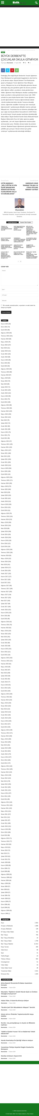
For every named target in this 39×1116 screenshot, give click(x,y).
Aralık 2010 (4, 826)
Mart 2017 (4, 600)
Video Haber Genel (6, 968)
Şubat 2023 (4, 387)
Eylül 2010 (4, 835)
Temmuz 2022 (5, 408)
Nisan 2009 (4, 886)
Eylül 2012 (4, 763)
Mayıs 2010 (4, 847)
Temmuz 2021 (5, 444)
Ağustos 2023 (5, 369)
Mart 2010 (4, 853)
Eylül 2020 (4, 474)
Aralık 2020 (4, 465)
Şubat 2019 (4, 531)
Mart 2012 (4, 781)
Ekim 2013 (4, 724)
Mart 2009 (4, 889)
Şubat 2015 (4, 676)
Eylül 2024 (4, 330)
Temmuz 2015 (5, 661)
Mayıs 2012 (4, 775)
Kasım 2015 (4, 649)
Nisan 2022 (4, 417)
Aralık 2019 (4, 501)
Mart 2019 (4, 528)
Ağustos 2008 (5, 910)
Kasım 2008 (4, 901)
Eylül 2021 (4, 438)
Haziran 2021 (5, 447)
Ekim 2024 (4, 327)
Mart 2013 (4, 745)
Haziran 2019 (5, 519)
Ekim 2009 (4, 868)
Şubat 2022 (4, 423)
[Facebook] (3, 70)
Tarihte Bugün (5, 956)
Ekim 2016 (4, 615)
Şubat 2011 (4, 820)
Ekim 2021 (4, 435)
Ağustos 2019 (5, 513)
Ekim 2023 (4, 363)
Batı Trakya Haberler (7, 944)
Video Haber (4, 965)
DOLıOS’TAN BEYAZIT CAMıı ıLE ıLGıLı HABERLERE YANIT (19, 253)
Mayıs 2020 (4, 486)
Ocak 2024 (4, 354)
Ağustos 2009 (5, 874)
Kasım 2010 (4, 829)
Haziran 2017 (5, 591)
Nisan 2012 (4, 778)
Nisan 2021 (4, 453)
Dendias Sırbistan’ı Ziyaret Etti (11, 1056)
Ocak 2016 (4, 642)
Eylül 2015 (4, 655)
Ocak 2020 (4, 498)
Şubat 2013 (4, 748)
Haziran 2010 (5, 844)
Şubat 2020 (4, 495)
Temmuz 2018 (5, 552)
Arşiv (9, 50)
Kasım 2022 (4, 396)
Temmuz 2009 (5, 877)
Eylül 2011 (4, 799)
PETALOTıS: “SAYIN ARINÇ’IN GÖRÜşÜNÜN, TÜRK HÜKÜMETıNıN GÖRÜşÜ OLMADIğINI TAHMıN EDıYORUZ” (32, 255)
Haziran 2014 (5, 700)
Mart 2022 (4, 420)
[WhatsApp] (17, 70)
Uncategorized (5, 962)
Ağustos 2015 (5, 658)
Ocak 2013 (4, 751)
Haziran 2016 (5, 627)
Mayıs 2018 (4, 558)
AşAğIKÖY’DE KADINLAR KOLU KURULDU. (30, 246)
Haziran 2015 (5, 664)
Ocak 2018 (4, 570)
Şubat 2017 (4, 603)
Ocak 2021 (4, 462)
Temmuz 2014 (5, 697)
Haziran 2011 (4, 808)
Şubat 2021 (4, 459)
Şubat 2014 (4, 712)
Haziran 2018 (5, 555)
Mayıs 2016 (4, 630)
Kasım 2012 (4, 757)
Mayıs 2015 (4, 667)
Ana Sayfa (3, 50)
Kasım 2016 (4, 612)
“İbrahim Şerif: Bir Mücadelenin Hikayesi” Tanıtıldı (18, 1007)
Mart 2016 (4, 636)
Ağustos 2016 (5, 621)
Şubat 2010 (4, 856)
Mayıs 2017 (4, 594)
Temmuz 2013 (5, 733)
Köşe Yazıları (5, 947)
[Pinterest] (12, 70)
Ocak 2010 (4, 859)
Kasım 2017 (4, 576)
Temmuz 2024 (5, 336)
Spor (2, 953)
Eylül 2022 (4, 402)
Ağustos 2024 (5, 333)
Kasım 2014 (4, 685)
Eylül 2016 (4, 618)
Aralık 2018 (4, 537)
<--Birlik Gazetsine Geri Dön (19, 1110)
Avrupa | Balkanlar (6, 929)
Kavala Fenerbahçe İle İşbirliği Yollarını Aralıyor (17, 1040)
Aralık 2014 (4, 682)
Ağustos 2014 (5, 694)
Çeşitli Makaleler (12, 222)
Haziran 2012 (5, 772)
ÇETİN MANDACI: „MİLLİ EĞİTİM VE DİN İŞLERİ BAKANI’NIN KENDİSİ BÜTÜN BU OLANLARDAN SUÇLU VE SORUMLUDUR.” (9, 188)
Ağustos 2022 (5, 405)
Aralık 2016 (4, 609)
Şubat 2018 (4, 567)
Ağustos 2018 (5, 549)
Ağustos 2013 (5, 730)
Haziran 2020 (5, 483)
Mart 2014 (4, 709)
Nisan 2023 (4, 381)
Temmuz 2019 (5, 516)
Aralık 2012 (4, 754)
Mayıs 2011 (4, 811)
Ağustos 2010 (5, 838)
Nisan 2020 (4, 489)
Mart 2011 (4, 817)
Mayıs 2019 (4, 522)
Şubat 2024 (4, 351)
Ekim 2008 (4, 904)
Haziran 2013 (5, 736)
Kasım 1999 (4, 913)
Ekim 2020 (4, 471)
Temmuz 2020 (5, 480)
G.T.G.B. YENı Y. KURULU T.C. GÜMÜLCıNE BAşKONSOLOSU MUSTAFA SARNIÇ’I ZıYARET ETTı (6, 255)
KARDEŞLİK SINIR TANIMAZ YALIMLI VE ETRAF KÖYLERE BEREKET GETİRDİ (30, 186)
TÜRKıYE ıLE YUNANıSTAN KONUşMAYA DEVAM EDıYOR (6, 228)
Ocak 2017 (4, 606)
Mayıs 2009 (4, 883)
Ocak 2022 (4, 426)
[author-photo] (19, 203)
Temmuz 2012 (5, 769)
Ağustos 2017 (5, 585)
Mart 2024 (4, 348)
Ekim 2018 (4, 543)
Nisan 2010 (4, 850)
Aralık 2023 (4, 357)
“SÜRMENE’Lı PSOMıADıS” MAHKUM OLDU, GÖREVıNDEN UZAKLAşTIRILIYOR (19, 239)
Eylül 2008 (4, 907)
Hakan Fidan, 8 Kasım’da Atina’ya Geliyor (15, 1000)
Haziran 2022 (5, 411)
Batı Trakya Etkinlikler (7, 938)
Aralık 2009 (4, 862)
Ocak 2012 (4, 787)
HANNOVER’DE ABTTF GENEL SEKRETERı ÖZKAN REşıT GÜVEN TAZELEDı (6, 246)
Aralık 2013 (4, 718)
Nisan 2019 (4, 525)
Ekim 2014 (4, 688)
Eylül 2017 (4, 582)
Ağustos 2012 (5, 766)
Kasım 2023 (4, 360)
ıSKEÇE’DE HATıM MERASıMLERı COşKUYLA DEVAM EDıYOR (18, 246)
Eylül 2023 (4, 366)
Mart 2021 (4, 456)
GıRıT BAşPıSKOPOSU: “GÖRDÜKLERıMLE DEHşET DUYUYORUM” (19, 228)
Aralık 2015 (4, 645)
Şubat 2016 (4, 639)
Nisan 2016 (4, 633)
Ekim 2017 (4, 579)
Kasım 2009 (4, 865)
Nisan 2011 (4, 814)
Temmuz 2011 (5, 805)
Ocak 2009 (4, 895)
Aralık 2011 (4, 790)
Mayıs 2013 (4, 739)
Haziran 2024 (5, 339)
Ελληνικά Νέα (5, 974)
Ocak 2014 (4, 715)
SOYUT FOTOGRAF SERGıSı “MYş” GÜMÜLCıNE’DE (6, 239)
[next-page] (21, 261)
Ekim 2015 (4, 652)
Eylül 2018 (4, 546)
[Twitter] (8, 70)
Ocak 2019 (4, 534)
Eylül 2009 (4, 871)
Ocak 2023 (4, 390)
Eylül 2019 (4, 510)
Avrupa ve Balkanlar (7, 926)
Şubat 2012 (4, 784)
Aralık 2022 (4, 393)
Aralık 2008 (4, 898)
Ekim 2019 (4, 507)
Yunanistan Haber (6, 971)
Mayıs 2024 (4, 342)
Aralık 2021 (4, 429)
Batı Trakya (4, 935)
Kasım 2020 (4, 468)
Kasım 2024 (4, 324)
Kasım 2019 (4, 504)
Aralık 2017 (4, 573)
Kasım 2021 (4, 432)
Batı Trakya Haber (6, 941)
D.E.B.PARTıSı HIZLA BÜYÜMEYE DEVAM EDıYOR (31, 239)
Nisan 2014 (4, 706)
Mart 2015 (4, 673)
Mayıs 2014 (4, 703)
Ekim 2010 (4, 832)
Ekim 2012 (4, 760)
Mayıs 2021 (4, 450)
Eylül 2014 (4, 691)
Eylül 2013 (4, 727)
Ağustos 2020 (5, 477)
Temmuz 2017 (5, 588)
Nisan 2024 (4, 345)
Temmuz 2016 (5, 624)
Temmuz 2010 (5, 841)
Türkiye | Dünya (5, 959)
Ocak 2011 (4, 823)
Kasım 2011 (4, 793)
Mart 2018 (4, 564)
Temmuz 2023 (5, 372)
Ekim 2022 (4, 399)
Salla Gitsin (4, 950)
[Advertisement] (19, 26)
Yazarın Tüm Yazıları (25, 222)
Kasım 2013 (4, 721)
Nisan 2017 (4, 597)
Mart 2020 (4, 492)
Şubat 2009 (4, 892)
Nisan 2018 (4, 561)
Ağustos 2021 (5, 441)
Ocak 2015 (4, 679)
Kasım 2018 (4, 540)
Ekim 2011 (4, 796)
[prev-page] (18, 261)
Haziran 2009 (5, 880)
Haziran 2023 (5, 375)
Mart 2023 (4, 384)
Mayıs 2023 (4, 378)
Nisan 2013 (4, 742)
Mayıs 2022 (4, 414)
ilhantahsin (10, 62)
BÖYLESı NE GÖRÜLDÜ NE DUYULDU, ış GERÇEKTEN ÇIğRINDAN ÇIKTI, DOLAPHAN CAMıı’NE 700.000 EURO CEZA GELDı (31, 231)
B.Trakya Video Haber (7, 932)
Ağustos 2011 (5, 802)
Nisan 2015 (4, 670)
